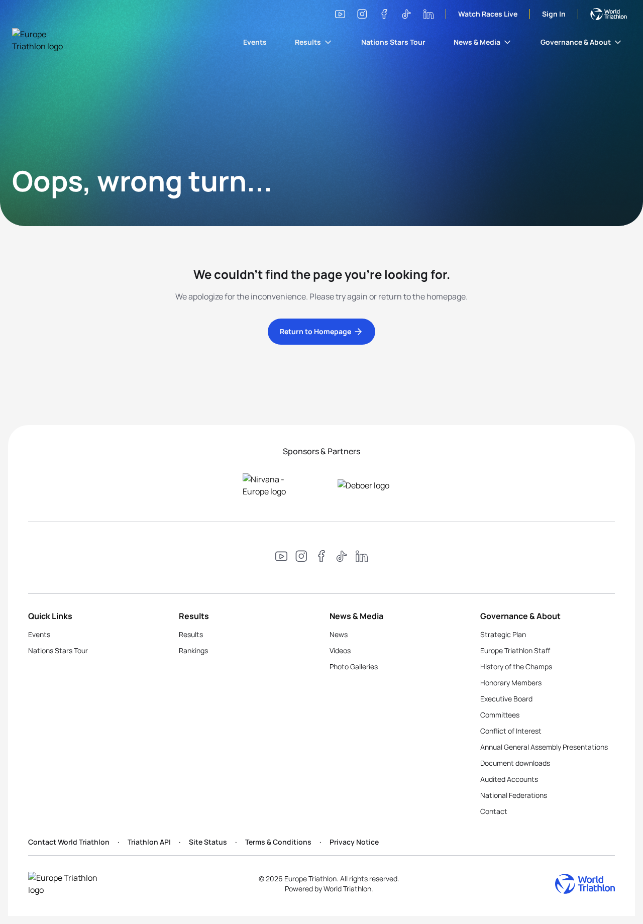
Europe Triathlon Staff (515, 650)
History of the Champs (516, 666)
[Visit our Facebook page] (384, 14)
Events (255, 42)
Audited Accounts (509, 779)
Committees (499, 715)
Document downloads (515, 763)
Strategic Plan (503, 634)
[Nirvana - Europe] (274, 485)
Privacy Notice (354, 842)
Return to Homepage (315, 331)
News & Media (477, 42)
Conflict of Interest (511, 731)
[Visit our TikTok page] (406, 14)
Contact (493, 811)
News (339, 634)
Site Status (208, 842)
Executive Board (506, 698)
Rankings (193, 650)
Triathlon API (149, 842)
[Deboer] (369, 485)
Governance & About (576, 42)
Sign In (554, 14)
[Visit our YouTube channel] (340, 14)
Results (308, 42)
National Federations (513, 795)
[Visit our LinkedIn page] (428, 14)
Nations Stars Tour (393, 42)
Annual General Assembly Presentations (544, 747)
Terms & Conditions (278, 842)
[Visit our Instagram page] (362, 14)
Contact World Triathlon (69, 842)
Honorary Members (511, 682)
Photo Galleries (354, 666)
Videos (340, 650)
